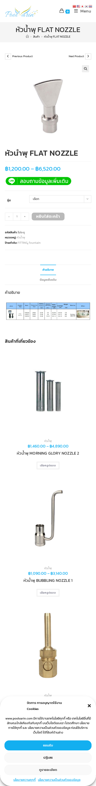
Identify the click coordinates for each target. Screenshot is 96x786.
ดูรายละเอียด (48, 769)
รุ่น (9, 200)
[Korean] (87, 6)
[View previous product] (8, 56)
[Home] (27, 36)
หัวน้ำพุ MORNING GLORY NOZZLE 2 (48, 453)
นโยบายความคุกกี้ (24, 780)
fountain (35, 243)
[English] (79, 6)
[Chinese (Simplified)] (75, 6)
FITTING (22, 243)
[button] (89, 705)
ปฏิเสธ (48, 757)
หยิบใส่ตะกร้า (48, 216)
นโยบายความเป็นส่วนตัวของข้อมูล (59, 780)
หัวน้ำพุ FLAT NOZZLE (57, 36)
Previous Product (22, 56)
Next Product (76, 56)
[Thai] (91, 6)
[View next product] (88, 56)
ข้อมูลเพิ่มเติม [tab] (48, 280)
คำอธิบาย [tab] (48, 270)
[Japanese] (83, 6)
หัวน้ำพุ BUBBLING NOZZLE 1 (48, 580)
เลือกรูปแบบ (48, 466)
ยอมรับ (48, 745)
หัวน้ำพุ (21, 237)
